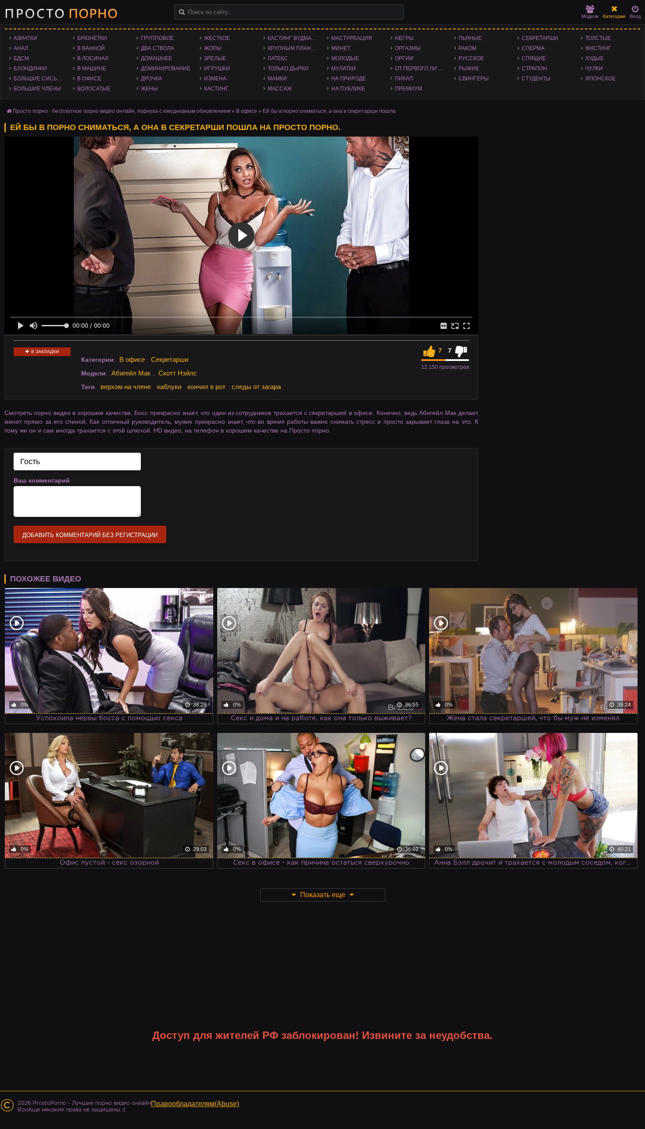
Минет (340, 48)
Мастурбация (351, 38)
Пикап (404, 79)
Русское (471, 58)
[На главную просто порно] (61, 13)
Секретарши (540, 38)
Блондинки (30, 68)
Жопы (213, 48)
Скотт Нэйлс (177, 373)
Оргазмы (408, 48)
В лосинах (92, 58)
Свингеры (474, 79)
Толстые (598, 38)
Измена (215, 79)
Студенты (536, 79)
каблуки (169, 386)
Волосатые (94, 89)
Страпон (534, 68)
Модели (589, 16)
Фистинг (598, 48)
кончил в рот (206, 386)
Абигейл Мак (130, 373)
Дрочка (151, 79)
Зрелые (215, 58)
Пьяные (470, 38)
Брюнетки (92, 38)
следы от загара (256, 386)
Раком (468, 48)
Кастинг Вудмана (293, 38)
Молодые (345, 58)
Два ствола (157, 48)
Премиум (408, 89)
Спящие (534, 58)
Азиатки (25, 38)
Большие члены (37, 89)
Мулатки (343, 68)
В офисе (89, 79)
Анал (21, 48)
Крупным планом (293, 48)
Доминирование (165, 68)
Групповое (157, 38)
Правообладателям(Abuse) (195, 1103)
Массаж (280, 89)
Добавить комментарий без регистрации (90, 535)
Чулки (594, 68)
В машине (91, 68)
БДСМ (21, 58)
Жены (149, 89)
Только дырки (288, 68)
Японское (600, 79)
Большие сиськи (39, 79)
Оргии (404, 58)
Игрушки (217, 68)
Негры (404, 38)
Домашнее (156, 58)
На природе (348, 79)
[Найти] (182, 12)
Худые (594, 58)
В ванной (91, 48)
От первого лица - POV (422, 68)
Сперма (533, 48)
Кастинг (216, 89)
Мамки (277, 79)
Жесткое (217, 38)
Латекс (278, 58)
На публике (348, 89)
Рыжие (469, 68)
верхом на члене (125, 386)
